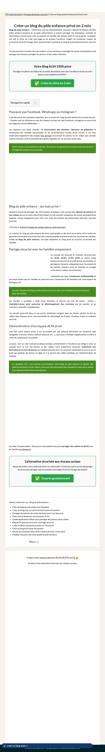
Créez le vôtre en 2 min (52, 83)
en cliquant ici (25, 449)
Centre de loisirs (15, 14)
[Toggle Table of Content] (34, 103)
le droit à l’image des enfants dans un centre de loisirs (43, 227)
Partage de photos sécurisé (36, 14)
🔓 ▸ (15, 745)
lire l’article (46, 135)
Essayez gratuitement (52, 478)
